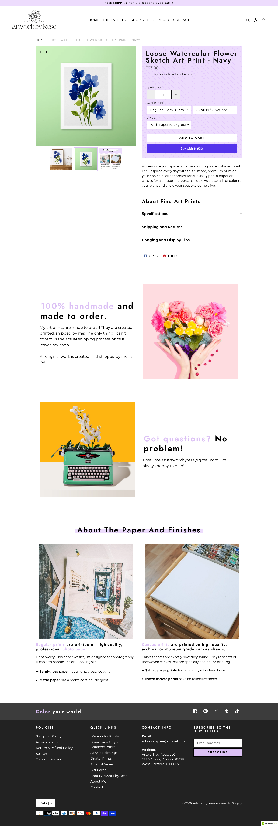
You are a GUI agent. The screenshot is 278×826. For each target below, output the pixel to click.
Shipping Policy (48, 736)
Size (196, 103)
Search (41, 754)
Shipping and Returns (162, 227)
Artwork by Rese (204, 803)
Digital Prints (101, 758)
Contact (96, 787)
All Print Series (101, 764)
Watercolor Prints (104, 736)
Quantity (154, 87)
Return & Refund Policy (54, 748)
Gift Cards (98, 770)
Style (151, 117)
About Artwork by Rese (108, 776)
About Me (98, 781)
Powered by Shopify (229, 803)
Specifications (155, 214)
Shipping (152, 74)
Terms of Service (49, 759)
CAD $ (44, 803)
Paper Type (155, 103)
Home (41, 40)
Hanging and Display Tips (166, 240)
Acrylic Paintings (103, 753)
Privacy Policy (47, 742)
